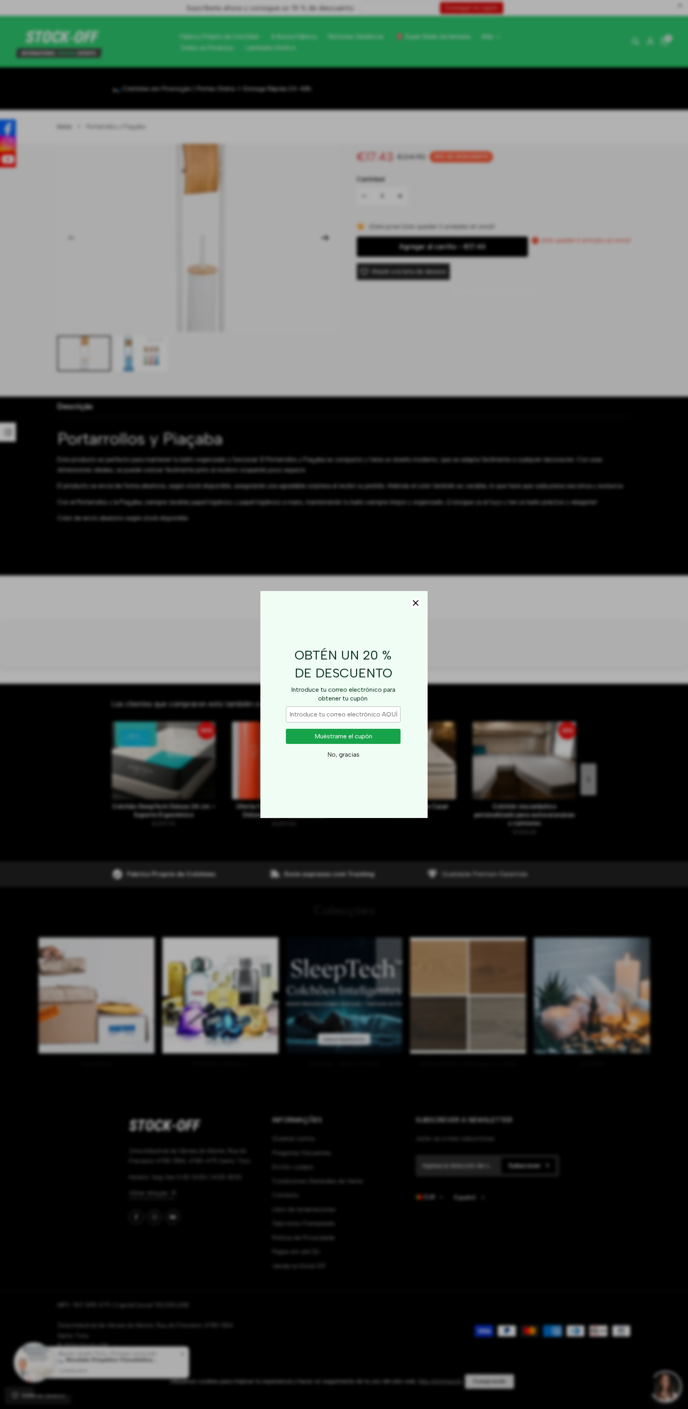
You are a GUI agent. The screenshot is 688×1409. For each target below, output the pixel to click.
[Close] (415, 603)
